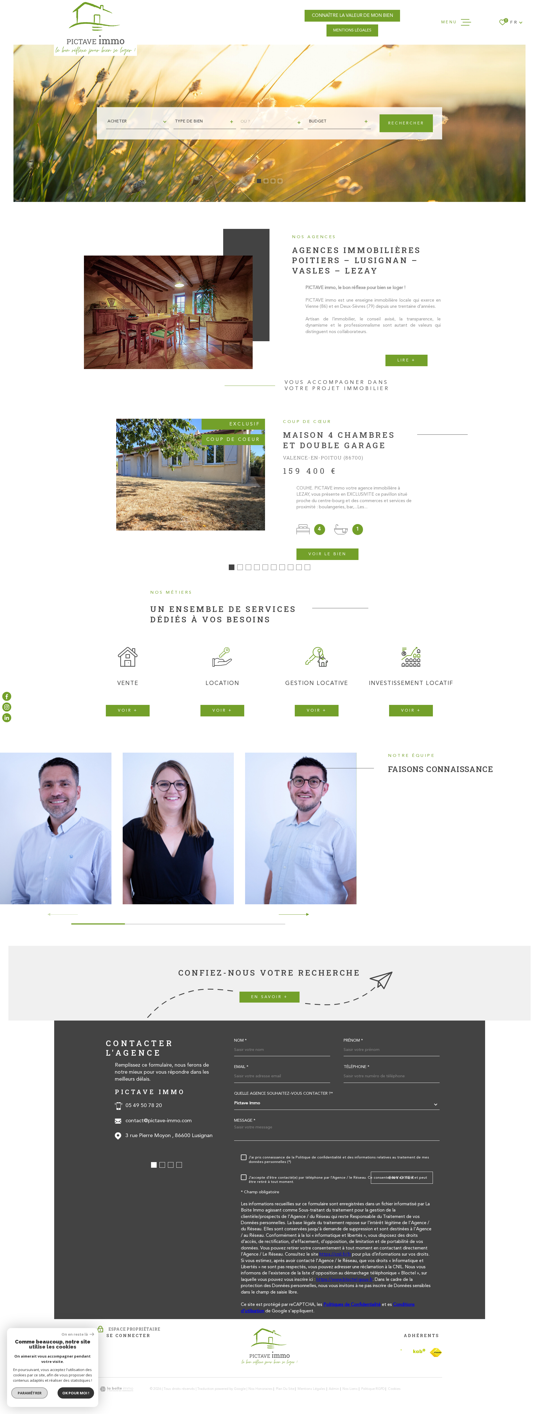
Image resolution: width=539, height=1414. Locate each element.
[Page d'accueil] (95, 28)
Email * (241, 1067)
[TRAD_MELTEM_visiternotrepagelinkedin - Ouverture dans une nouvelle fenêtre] (6, 717)
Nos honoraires (260, 1389)
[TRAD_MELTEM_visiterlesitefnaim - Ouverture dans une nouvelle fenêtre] (436, 1352)
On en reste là (75, 1334)
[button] (259, 181)
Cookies (394, 1389)
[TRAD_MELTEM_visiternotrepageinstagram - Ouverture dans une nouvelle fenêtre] (6, 707)
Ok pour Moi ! (75, 1392)
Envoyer (402, 1178)
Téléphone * (356, 1067)
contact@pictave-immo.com (158, 1121)
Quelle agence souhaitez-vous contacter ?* (283, 1094)
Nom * (240, 1041)
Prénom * (353, 1041)
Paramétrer (30, 1392)
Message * (244, 1121)
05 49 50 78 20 (143, 1105)
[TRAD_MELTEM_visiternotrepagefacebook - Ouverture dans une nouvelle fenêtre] (6, 696)
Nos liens (350, 1389)
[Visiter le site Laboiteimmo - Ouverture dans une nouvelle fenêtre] (116, 1389)
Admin (334, 1389)
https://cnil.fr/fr (335, 1254)
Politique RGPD (373, 1389)
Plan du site (285, 1389)
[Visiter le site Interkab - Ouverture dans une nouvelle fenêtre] (413, 1352)
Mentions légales (311, 1389)
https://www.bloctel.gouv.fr (344, 1280)
